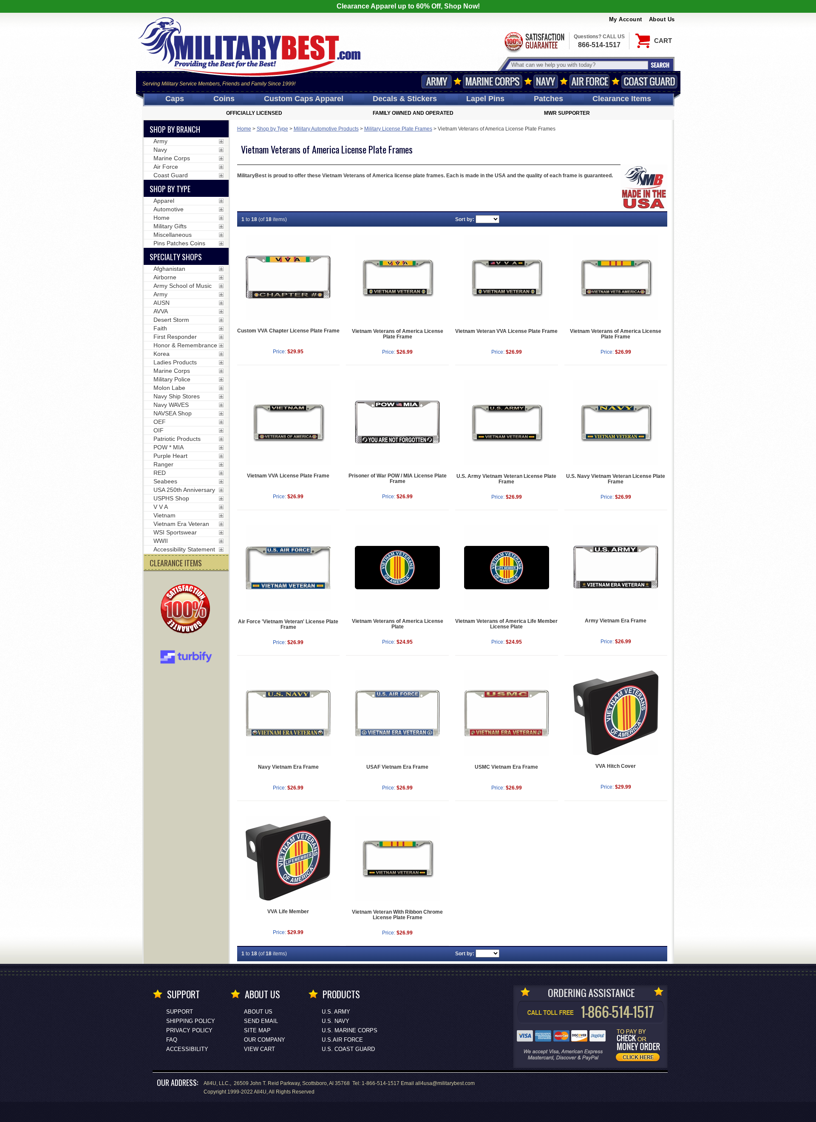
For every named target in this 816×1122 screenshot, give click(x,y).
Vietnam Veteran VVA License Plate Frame (506, 331)
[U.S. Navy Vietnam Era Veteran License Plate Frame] (288, 713)
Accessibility (187, 1049)
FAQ (171, 1040)
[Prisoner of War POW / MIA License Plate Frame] (397, 422)
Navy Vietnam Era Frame (288, 767)
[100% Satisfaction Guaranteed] (187, 610)
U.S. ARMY (336, 1011)
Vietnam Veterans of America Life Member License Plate (506, 624)
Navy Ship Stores (176, 396)
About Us (662, 19)
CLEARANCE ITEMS (176, 562)
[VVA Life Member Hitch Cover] (288, 858)
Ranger (163, 464)
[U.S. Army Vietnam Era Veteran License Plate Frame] (615, 567)
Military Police (171, 379)
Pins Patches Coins (179, 243)
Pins (485, 98)
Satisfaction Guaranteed (534, 41)
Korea (161, 353)
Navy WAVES (171, 404)
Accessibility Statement (184, 549)
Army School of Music (182, 285)
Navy (545, 81)
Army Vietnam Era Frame (615, 621)
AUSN (161, 302)
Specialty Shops (176, 256)
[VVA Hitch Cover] (615, 712)
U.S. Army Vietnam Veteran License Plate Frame (506, 479)
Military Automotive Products (326, 129)
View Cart (259, 1049)
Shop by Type (272, 129)
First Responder (175, 336)
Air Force (589, 81)
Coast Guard (649, 81)
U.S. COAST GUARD (348, 1049)
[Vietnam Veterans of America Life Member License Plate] (506, 567)
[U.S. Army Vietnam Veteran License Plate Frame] (506, 422)
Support (179, 1011)
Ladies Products (175, 362)
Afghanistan (169, 268)
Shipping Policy (190, 1021)
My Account (625, 19)
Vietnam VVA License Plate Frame (288, 476)
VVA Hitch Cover (615, 766)
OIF (158, 430)
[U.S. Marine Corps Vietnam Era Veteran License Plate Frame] (506, 713)
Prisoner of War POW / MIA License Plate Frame (397, 478)
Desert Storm (171, 319)
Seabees (165, 481)
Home (244, 129)
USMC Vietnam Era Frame (506, 767)
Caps (174, 98)
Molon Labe (169, 387)
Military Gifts (170, 226)
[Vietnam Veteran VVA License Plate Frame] (506, 277)
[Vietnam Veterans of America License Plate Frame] (397, 277)
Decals (405, 98)
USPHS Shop (171, 498)
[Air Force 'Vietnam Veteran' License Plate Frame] (288, 568)
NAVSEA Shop (172, 413)
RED (159, 472)
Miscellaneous (172, 234)
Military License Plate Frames (398, 129)
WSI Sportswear (175, 532)
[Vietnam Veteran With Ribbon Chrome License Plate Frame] (397, 858)
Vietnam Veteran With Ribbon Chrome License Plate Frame (397, 914)
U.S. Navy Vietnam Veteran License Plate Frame (615, 479)
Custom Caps (303, 98)
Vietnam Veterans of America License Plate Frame (397, 334)
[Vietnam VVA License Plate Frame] (288, 422)
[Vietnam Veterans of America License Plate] (397, 567)
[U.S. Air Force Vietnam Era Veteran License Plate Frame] (397, 713)
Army (436, 81)
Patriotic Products (177, 438)
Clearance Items (621, 98)
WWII (160, 540)
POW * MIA (168, 447)
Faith (160, 328)
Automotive (168, 209)
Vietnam (164, 515)
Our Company (264, 1040)
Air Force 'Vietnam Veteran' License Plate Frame (288, 624)
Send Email (261, 1021)
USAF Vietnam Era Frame (397, 767)
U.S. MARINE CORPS (349, 1030)
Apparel (163, 200)
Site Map (257, 1030)
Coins (224, 98)
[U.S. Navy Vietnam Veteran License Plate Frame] (615, 422)
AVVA (160, 311)
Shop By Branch (175, 129)
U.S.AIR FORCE (342, 1040)
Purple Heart (170, 455)
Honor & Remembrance (185, 345)
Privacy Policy (189, 1030)
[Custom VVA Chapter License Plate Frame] (288, 277)
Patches (548, 98)
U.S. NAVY (335, 1021)
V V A (160, 506)
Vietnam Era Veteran (181, 523)
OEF (159, 421)
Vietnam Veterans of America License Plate (397, 624)
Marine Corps (492, 81)
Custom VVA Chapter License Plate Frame (288, 331)
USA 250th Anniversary (184, 489)
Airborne (164, 277)
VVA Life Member (288, 912)
